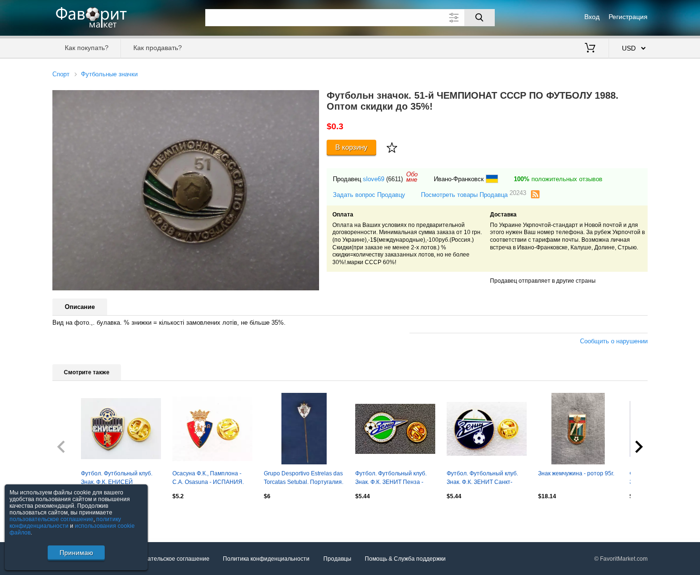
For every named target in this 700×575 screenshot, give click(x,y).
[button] (310, 98)
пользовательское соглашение (51, 519)
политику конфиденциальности (65, 522)
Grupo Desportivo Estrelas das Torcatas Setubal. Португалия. (303, 477)
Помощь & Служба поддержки (405, 558)
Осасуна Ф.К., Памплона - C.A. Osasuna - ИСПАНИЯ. (208, 477)
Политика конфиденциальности (266, 558)
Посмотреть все (74, 516)
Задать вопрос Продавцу (369, 194)
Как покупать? (87, 47)
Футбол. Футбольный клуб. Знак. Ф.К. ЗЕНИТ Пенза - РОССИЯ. (391, 478)
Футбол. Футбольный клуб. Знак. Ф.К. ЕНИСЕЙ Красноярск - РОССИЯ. (116, 478)
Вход (592, 17)
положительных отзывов (558, 179)
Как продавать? (157, 47)
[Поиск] (479, 17)
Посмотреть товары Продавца (473, 194)
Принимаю (76, 552)
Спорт (61, 74)
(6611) (394, 179)
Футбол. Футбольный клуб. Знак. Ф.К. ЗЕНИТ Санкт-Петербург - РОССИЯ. (482, 478)
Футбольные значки (109, 74)
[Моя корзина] (590, 49)
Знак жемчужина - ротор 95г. (576, 473)
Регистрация (628, 17)
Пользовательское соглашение (167, 558)
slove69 (373, 179)
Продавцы (337, 558)
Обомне (412, 177)
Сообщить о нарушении (614, 341)
